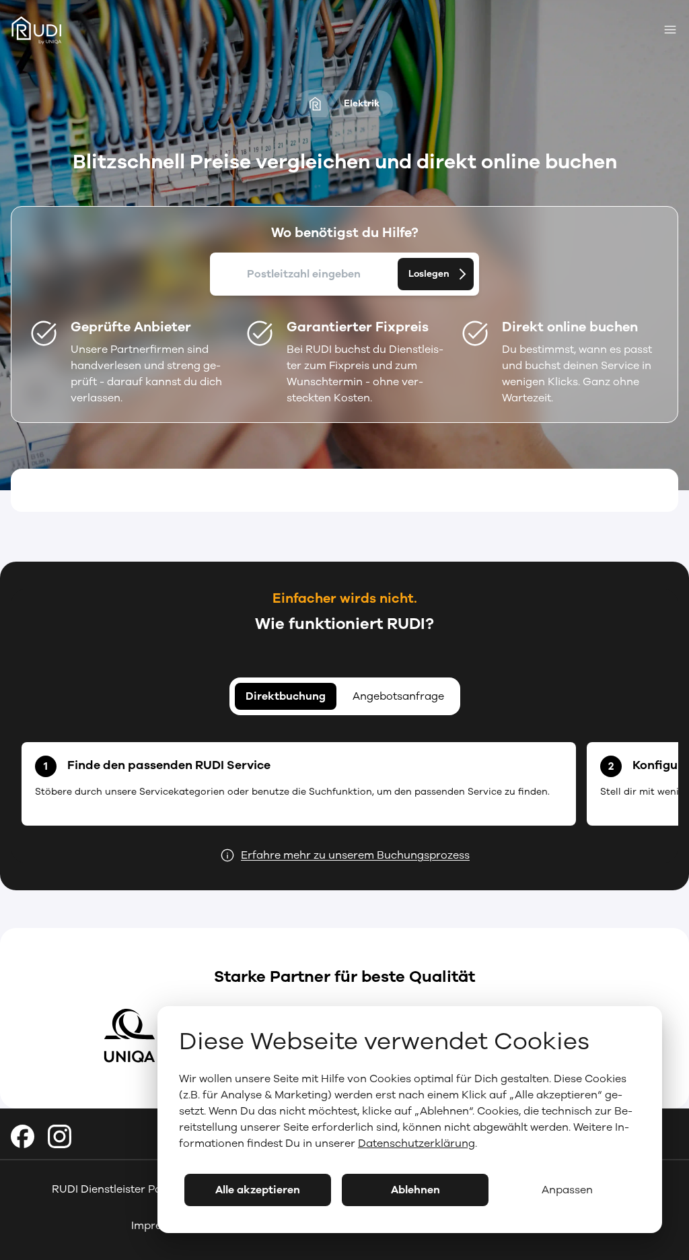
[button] (436, 274)
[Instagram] (59, 1136)
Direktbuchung (286, 696)
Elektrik (361, 103)
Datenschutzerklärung (416, 1143)
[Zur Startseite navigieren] (41, 31)
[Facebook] (22, 1136)
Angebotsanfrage (398, 696)
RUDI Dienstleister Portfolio (122, 1189)
